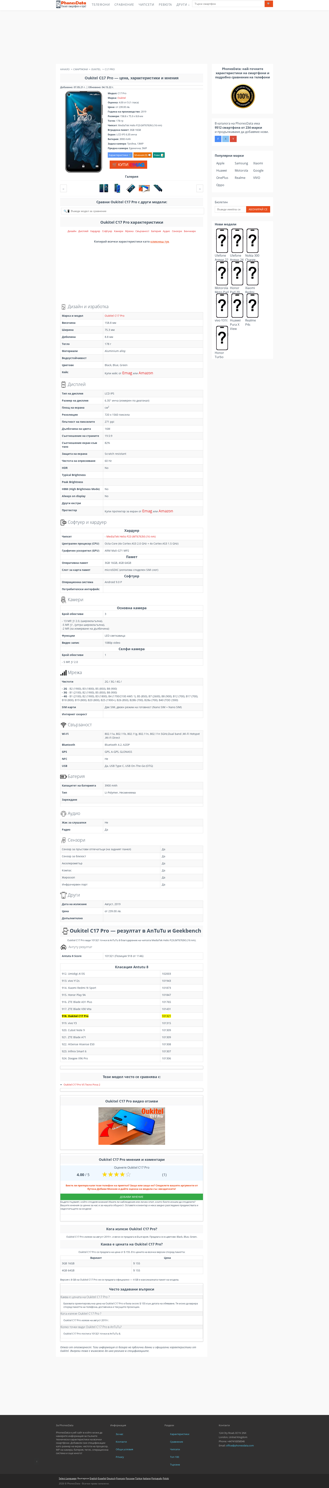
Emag (127, 372)
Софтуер (107, 231)
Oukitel (121, 98)
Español (102, 1478)
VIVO (256, 178)
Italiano (147, 1478)
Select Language (67, 1478)
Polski (166, 1478)
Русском (130, 1478)
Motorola (241, 170)
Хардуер (95, 231)
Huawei (221, 170)
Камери (118, 231)
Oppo (220, 185)
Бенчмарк (190, 231)
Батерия (156, 231)
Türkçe (138, 1478)
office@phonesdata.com (240, 1445)
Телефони (101, 4)
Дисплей (83, 231)
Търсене (175, 1464)
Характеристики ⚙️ (120, 155)
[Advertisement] (164, 37)
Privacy (120, 1457)
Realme (240, 178)
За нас (119, 1434)
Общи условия (124, 1449)
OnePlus (222, 178)
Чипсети (146, 4)
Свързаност (142, 231)
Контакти (121, 1441)
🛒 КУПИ (120, 164)
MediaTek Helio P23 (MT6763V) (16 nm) (131, 536)
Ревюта (165, 4)
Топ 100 (174, 1457)
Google (258, 170)
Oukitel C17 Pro (114, 315)
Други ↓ (183, 4)
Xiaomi (258, 163)
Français (120, 1478)
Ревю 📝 (159, 155)
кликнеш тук (159, 241)
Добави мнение (131, 1197)
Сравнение (124, 4)
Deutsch (111, 1478)
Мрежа (129, 231)
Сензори (177, 231)
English (93, 1478)
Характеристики (179, 1434)
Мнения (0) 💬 (142, 155)
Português (156, 1478)
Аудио (166, 231)
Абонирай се (258, 209)
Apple (220, 163)
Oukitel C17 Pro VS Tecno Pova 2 (82, 1084)
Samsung (241, 163)
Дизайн (72, 231)
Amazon (146, 372)
